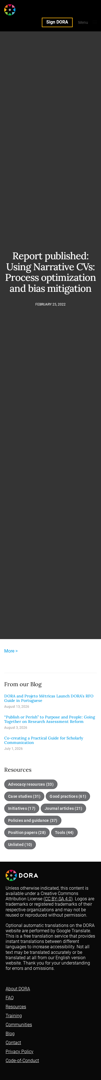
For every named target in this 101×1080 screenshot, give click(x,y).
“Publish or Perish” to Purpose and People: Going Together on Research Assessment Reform (49, 719)
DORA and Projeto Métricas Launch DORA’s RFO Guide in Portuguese (48, 698)
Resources (16, 1006)
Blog (10, 1033)
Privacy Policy (19, 1051)
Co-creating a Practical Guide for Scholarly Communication (43, 740)
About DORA (18, 988)
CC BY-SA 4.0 (58, 898)
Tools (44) (64, 832)
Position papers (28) (27, 832)
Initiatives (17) (21, 808)
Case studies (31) (24, 796)
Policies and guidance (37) (33, 820)
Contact (13, 1042)
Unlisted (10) (20, 844)
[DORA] (20, 9)
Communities (19, 1024)
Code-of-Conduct (22, 1060)
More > (11, 651)
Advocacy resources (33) (31, 784)
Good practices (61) (68, 796)
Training (14, 1015)
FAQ (10, 997)
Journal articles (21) (63, 808)
